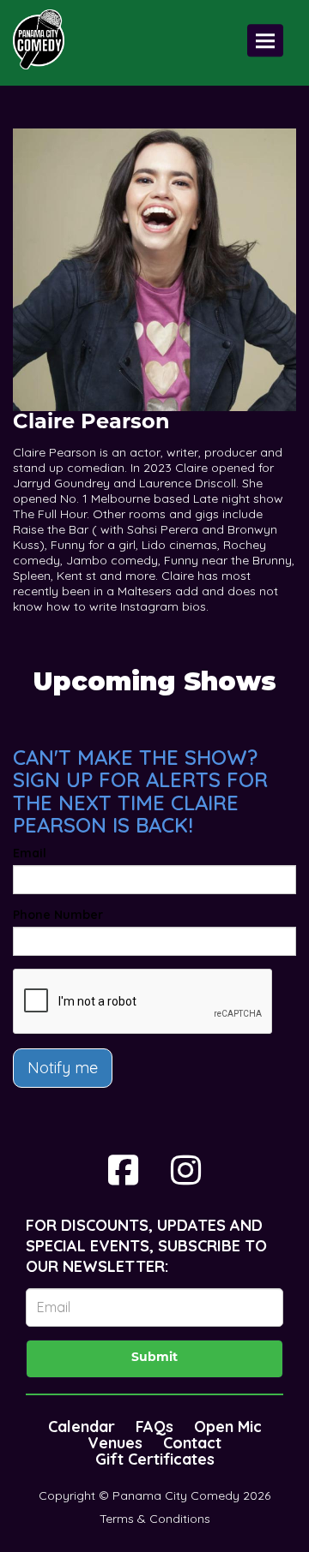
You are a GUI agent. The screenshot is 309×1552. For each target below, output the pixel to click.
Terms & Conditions (155, 1518)
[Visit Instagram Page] (186, 1170)
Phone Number (58, 914)
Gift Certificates (155, 1459)
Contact (192, 1443)
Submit (154, 1358)
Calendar (81, 1426)
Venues (115, 1443)
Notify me (62, 1067)
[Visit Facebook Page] (123, 1170)
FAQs (154, 1426)
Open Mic (228, 1426)
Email (29, 853)
